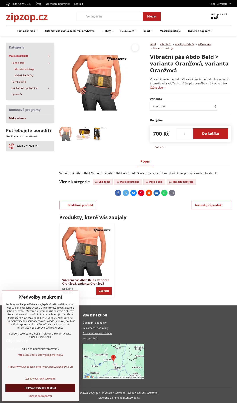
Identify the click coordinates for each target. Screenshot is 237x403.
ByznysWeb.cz (131, 397)
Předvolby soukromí (113, 392)
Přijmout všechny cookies (40, 388)
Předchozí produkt (80, 205)
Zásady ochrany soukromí (143, 392)
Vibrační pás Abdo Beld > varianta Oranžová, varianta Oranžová (85, 281)
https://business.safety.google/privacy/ (40, 354)
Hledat (151, 16)
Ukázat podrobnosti (40, 396)
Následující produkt (209, 205)
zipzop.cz (27, 16)
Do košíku (210, 133)
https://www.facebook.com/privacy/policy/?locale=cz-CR (40, 366)
